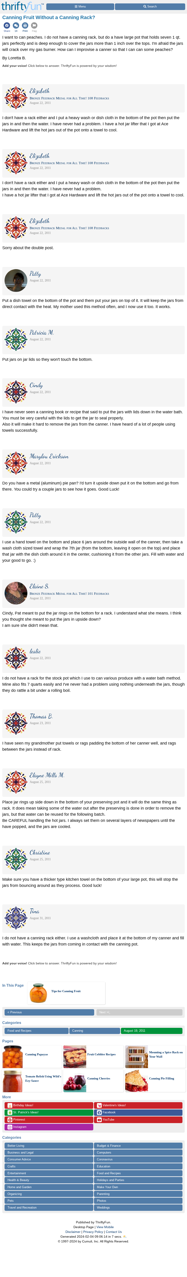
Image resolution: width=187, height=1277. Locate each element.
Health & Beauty (18, 1180)
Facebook (109, 1112)
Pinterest (18, 1119)
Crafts (12, 1166)
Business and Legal (21, 1152)
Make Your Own (107, 1187)
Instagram (19, 1127)
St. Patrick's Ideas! (23, 1113)
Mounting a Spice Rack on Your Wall (166, 1055)
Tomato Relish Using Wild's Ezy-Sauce (43, 1079)
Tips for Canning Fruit (66, 991)
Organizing (15, 1194)
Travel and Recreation (22, 1207)
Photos (101, 1200)
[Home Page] (22, 3)
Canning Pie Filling (161, 1078)
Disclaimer (73, 1232)
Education (103, 1166)
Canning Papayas (36, 1054)
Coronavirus (105, 1159)
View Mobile (105, 1227)
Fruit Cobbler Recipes (101, 1054)
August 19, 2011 (134, 1030)
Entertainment (17, 1173)
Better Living (16, 1145)
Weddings (103, 1207)
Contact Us (114, 1232)
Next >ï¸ (104, 1012)
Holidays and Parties (110, 1180)
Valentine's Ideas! (112, 1106)
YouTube (108, 1119)
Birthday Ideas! (20, 1106)
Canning (77, 1030)
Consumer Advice (19, 1159)
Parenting (103, 1194)
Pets (11, 1200)
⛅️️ (125, 1236)
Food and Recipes (19, 1030)
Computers (104, 1152)
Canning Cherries (98, 1078)
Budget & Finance (109, 1145)
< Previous (15, 1012)
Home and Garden (19, 1187)
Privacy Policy (93, 1232)
